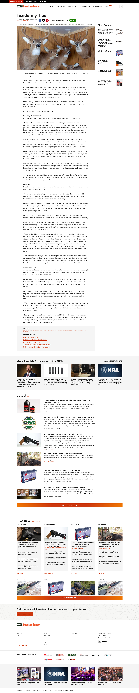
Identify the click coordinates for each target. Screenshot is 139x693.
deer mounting (27, 330)
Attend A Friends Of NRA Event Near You (109, 683)
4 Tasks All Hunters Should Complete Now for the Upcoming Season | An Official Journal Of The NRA (110, 563)
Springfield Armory (23, 550)
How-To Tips (102, 525)
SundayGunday (85, 6)
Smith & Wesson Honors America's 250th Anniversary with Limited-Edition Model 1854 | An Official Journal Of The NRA (28, 559)
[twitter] (43, 19)
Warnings (45, 690)
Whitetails (25, 20)
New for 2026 (60, 6)
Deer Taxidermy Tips (30, 337)
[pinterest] (47, 19)
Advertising (19, 631)
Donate (35, 1)
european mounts (52, 330)
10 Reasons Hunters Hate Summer (35, 340)
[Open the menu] (110, 6)
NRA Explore (74, 633)
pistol (30, 550)
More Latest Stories (76, 505)
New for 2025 (20, 573)
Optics (73, 579)
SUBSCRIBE (24, 614)
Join (26, 1)
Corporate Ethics (36, 690)
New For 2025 (21, 525)
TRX (78, 548)
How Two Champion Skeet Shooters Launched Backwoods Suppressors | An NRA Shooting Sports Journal (55, 382)
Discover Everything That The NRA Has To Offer (81, 683)
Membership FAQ (102, 635)
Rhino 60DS (63, 547)
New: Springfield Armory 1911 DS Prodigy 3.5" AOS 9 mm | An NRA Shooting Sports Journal (28, 545)
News (51, 6)
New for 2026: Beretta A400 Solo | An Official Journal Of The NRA (28, 553)
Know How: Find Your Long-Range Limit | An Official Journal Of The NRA (109, 557)
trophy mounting (81, 330)
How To (108, 548)
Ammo (81, 548)
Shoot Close (102, 548)
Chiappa (47, 549)
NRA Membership (102, 631)
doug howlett (43, 330)
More (28, 396)
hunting (60, 330)
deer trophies (35, 330)
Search (18, 640)
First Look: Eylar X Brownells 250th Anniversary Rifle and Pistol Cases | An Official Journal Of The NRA (28, 566)
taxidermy (65, 330)
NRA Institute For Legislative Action (79, 631)
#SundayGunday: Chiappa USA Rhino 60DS (62, 434)
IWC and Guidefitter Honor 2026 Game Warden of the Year (69, 417)
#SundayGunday (49, 525)
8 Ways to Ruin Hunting (31, 342)
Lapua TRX (74, 548)
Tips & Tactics (97, 6)
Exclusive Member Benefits (104, 633)
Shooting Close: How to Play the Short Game (63, 453)
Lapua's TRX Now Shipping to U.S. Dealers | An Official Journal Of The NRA (83, 544)
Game (21, 20)
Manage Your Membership (104, 638)
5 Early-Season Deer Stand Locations (36, 347)
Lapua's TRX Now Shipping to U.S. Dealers (62, 470)
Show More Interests (78, 598)
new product (35, 550)
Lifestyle (101, 579)
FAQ (18, 635)
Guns (45, 638)
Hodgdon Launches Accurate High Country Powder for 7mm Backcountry (67, 401)
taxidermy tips (72, 330)
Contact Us (19, 633)
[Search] (121, 6)
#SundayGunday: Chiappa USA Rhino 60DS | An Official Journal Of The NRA (55, 544)
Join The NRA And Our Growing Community (55, 683)
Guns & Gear (72, 6)
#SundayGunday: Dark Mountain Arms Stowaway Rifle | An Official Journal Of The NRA (55, 564)
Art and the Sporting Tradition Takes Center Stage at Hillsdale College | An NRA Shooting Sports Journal (82, 382)
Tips (111, 548)
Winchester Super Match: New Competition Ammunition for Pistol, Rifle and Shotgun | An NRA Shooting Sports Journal (82, 553)
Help (18, 638)
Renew (30, 1)
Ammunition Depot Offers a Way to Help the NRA (65, 487)
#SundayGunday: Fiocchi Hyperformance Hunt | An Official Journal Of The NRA (55, 558)
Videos (45, 644)
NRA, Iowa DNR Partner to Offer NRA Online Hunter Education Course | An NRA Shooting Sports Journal (110, 382)
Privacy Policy (19, 690)
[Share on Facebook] (40, 19)
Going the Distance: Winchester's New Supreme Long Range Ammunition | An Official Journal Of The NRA (82, 561)
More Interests (35, 521)
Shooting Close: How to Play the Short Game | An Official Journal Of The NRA (109, 544)
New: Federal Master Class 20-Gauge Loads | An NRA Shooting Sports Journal (82, 567)
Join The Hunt (21, 579)
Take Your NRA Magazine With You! (28, 683)
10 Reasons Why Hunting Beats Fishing (37, 344)
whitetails (26, 331)
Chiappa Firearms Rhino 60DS (52, 547)
